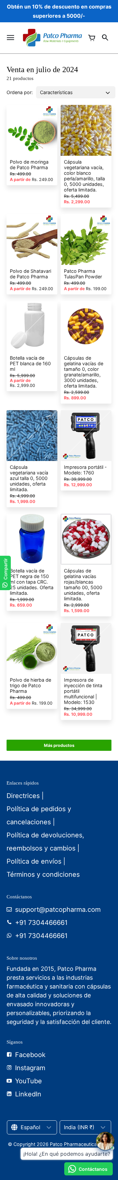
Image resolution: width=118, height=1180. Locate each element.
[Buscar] (104, 37)
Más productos (59, 745)
